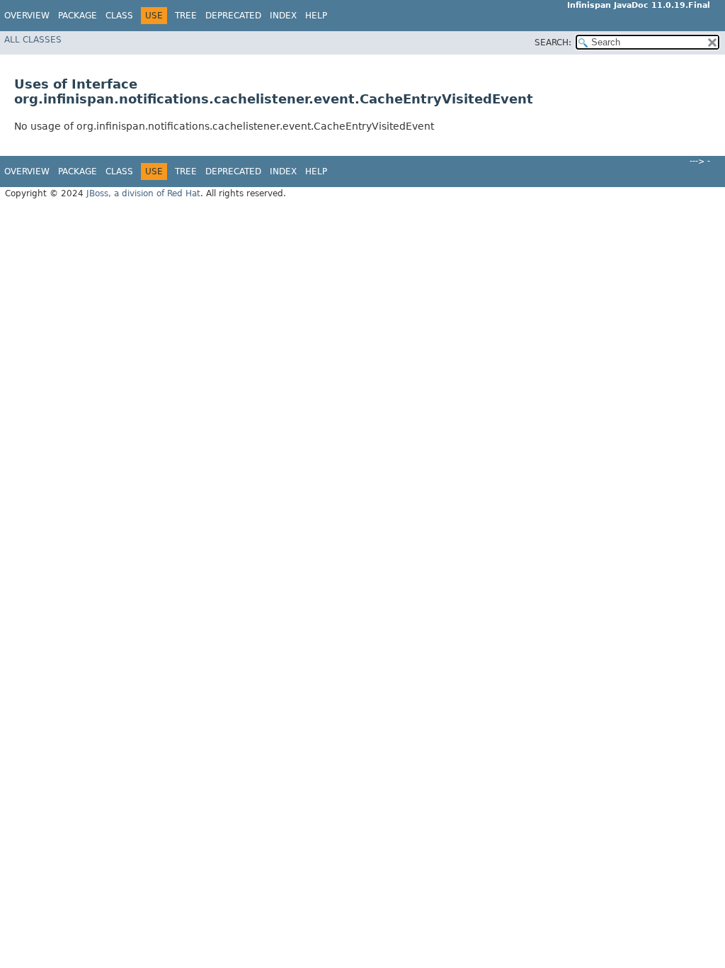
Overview (27, 16)
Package (77, 16)
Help (316, 16)
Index (283, 16)
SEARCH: (553, 42)
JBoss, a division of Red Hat (143, 193)
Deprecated (233, 16)
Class (119, 16)
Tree (186, 16)
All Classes (33, 40)
